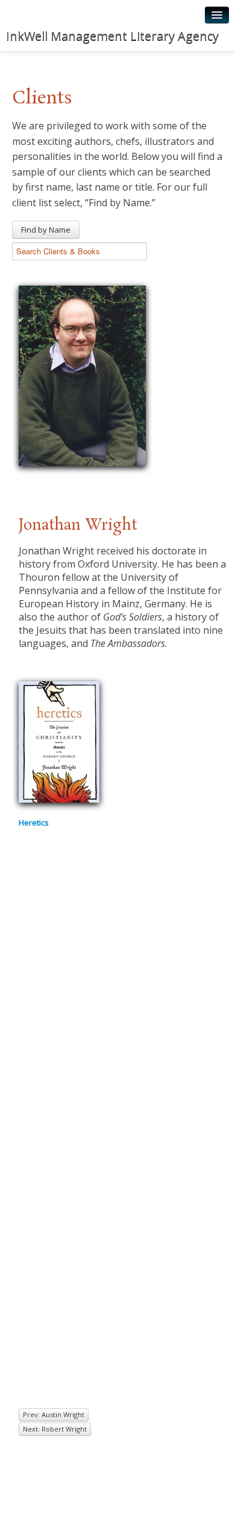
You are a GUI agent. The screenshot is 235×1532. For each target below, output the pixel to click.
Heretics (34, 822)
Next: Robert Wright (55, 1428)
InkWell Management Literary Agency (112, 36)
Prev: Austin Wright (53, 1414)
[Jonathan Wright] (82, 374)
